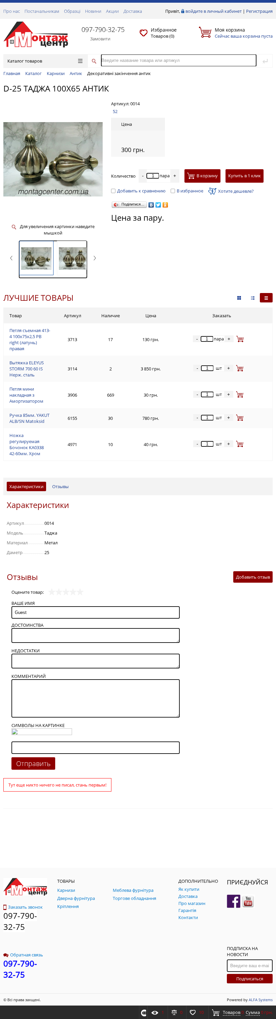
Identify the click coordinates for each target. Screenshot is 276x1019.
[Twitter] (158, 205)
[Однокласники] (165, 205)
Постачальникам (42, 11)
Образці (72, 11)
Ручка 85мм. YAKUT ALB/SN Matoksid (29, 418)
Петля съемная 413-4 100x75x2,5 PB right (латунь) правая (29, 339)
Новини (93, 11)
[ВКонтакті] (151, 205)
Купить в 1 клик (244, 176)
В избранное (190, 191)
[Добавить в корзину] (239, 339)
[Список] (266, 297)
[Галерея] (252, 297)
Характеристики (26, 486)
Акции (112, 11)
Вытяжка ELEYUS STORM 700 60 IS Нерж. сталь (26, 369)
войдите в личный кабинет (213, 11)
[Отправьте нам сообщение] (142, 1012)
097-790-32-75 (103, 29)
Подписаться (249, 979)
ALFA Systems (261, 999)
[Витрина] (239, 297)
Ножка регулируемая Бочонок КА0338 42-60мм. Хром (26, 444)
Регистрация (259, 11)
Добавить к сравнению (141, 191)
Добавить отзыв (253, 577)
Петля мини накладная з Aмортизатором (26, 395)
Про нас (11, 11)
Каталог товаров (24, 61)
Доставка (133, 11)
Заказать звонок (25, 907)
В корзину (207, 176)
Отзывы (60, 486)
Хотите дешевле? (236, 191)
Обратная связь (26, 955)
